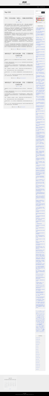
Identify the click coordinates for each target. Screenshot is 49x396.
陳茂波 (40, 330)
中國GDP (41, 315)
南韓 (39, 318)
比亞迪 (43, 321)
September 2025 (38, 342)
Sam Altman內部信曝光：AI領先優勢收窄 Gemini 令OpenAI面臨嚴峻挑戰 (40, 162)
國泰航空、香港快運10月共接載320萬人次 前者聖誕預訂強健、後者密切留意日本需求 (40, 152)
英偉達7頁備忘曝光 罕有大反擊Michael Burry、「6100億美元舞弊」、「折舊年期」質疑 (40, 80)
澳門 (43, 323)
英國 (42, 327)
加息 (43, 317)
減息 (43, 322)
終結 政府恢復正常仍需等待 (39, 275)
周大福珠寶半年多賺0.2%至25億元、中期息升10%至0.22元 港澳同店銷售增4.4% (40, 133)
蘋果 (37, 328)
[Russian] (39, 20)
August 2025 (37, 344)
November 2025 (38, 339)
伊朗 (37, 317)
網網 (24, 2)
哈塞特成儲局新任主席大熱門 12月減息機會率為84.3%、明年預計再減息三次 (40, 94)
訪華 (39, 328)
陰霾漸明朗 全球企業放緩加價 (40, 117)
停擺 (40, 317)
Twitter (43, 314)
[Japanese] (42, 19)
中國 (39, 315)
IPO (37, 313)
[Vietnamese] (36, 21)
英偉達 (40, 327)
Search (43, 12)
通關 (37, 329)
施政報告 (41, 320)
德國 (42, 319)
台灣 (42, 318)
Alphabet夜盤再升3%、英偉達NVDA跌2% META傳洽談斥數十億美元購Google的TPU (40, 140)
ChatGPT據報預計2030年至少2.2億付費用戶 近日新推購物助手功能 (40, 103)
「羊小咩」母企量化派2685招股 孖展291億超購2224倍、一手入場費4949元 (40, 208)
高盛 (40, 331)
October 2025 (38, 341)
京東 (40, 316)
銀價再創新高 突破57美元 (39, 37)
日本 (43, 320)
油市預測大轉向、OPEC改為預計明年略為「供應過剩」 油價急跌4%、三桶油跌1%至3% (40, 261)
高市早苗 (39, 331)
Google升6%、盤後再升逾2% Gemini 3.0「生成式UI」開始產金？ (40, 143)
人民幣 (42, 316)
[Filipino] (36, 19)
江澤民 (37, 322)
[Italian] (41, 19)
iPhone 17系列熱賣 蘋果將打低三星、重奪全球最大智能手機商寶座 (40, 100)
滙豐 (39, 323)
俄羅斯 (39, 317)
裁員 (38, 328)
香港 (41, 330)
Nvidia (41, 313)
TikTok (41, 314)
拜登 (43, 319)
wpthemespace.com (31, 394)
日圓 (42, 320)
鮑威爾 (42, 331)
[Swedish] (41, 20)
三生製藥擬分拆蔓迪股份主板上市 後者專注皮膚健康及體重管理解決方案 (40, 193)
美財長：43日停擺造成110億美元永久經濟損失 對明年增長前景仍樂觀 (40, 155)
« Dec (10, 388)
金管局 (41, 329)
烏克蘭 (37, 324)
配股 (39, 329)
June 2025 (37, 347)
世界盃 (37, 315)
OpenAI (37, 314)
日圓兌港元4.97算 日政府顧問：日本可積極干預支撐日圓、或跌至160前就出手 (40, 159)
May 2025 (37, 349)
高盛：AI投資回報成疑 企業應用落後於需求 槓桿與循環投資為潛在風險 (40, 271)
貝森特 (42, 328)
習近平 (43, 325)
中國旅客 (43, 315)
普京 (37, 321)
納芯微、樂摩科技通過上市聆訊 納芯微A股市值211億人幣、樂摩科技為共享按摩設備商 (40, 190)
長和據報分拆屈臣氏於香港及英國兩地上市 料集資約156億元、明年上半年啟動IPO (40, 204)
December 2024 (38, 357)
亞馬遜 (39, 316)
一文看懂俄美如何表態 (39, 223)
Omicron (43, 313)
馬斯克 (43, 330)
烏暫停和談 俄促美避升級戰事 (40, 274)
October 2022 (38, 367)
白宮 (43, 324)
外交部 (39, 319)
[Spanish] (40, 20)
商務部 (38, 319)
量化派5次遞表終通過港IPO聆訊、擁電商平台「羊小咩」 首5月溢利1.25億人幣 (40, 186)
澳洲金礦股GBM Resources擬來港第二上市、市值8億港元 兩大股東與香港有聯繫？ (40, 173)
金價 (40, 329)
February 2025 (38, 354)
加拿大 (37, 318)
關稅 (43, 329)
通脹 (36, 329)
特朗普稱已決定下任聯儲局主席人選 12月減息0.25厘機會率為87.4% (40, 35)
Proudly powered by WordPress (19, 394)
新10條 (38, 320)
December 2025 (38, 337)
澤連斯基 (42, 323)
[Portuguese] (37, 20)
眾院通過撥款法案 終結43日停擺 (40, 285)
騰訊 (37, 331)
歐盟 (41, 321)
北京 (38, 318)
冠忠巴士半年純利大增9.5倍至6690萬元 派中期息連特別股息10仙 (40, 73)
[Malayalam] (36, 20)
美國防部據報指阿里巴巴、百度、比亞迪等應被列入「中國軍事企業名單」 (40, 76)
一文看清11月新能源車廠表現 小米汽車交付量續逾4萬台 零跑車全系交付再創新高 (40, 29)
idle (21, 57)
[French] (37, 19)
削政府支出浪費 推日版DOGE (39, 116)
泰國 (40, 322)
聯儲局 (37, 327)
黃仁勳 (43, 331)
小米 (41, 319)
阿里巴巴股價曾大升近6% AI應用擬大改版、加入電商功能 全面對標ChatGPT (40, 247)
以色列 (43, 316)
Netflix (40, 313)
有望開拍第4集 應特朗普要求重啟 (40, 54)
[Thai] (42, 20)
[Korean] (43, 19)
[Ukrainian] (43, 20)
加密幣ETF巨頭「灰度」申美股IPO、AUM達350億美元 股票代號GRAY (40, 183)
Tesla (39, 314)
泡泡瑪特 (39, 322)
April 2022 (37, 369)
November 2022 (38, 365)
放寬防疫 (37, 320)
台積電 (43, 318)
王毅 (42, 324)
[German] (39, 19)
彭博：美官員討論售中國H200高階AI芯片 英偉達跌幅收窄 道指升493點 (40, 236)
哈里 (36, 319)
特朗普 (40, 324)
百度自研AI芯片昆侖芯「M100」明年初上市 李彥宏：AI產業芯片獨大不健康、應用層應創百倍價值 (40, 255)
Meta (38, 313)
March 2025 (37, 352)
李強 (40, 321)
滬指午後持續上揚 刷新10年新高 (40, 252)
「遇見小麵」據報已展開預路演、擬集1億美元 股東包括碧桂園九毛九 (40, 177)
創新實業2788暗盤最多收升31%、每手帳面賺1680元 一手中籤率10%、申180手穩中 (40, 201)
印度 (41, 318)
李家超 (39, 321)
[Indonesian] (40, 19)
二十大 (37, 316)
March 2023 (37, 359)
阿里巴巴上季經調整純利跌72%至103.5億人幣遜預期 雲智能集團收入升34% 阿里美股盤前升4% (40, 136)
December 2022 (38, 364)
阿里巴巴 (37, 330)
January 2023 (37, 362)
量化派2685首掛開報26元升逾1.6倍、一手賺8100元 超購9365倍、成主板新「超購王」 (40, 69)
